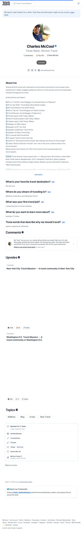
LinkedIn (56, 522)
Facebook (26, 522)
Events (21, 520)
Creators (43, 520)
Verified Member (16, 433)
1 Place (16, 447)
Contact (15, 525)
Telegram (42, 522)
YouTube (49, 522)
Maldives (11, 417)
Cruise (32, 417)
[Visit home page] (6, 3)
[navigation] (79, 3)
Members (27, 520)
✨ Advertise (7, 525)
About (6, 520)
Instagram (34, 522)
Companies (35, 520)
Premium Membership (63, 520)
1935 (11, 328)
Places (4, 522)
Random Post (12, 522)
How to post (14, 520)
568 (11, 399)
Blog (22, 417)
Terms (62, 522)
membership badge (25, 482)
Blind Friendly (76, 522)
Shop (73, 520)
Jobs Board (51, 520)
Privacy (67, 522)
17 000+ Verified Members (21, 492)
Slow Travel (45, 417)
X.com (20, 522)
